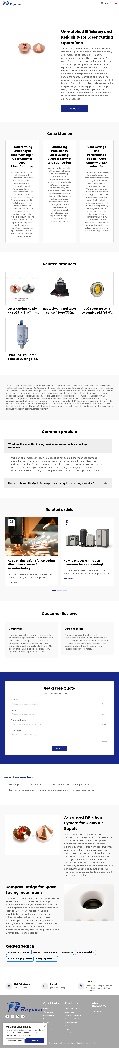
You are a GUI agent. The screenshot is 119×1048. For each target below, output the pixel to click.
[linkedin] (23, 1016)
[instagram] (17, 1016)
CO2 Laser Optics (72, 1008)
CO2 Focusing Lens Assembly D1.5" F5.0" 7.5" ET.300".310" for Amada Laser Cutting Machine (96, 310)
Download (47, 1026)
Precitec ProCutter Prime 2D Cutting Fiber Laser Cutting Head (22, 357)
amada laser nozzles (83, 789)
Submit (59, 748)
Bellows (68, 1026)
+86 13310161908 (20, 988)
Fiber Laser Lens (71, 1022)
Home (46, 1008)
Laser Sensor (70, 1033)
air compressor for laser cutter (25, 784)
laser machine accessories (54, 789)
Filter (67, 1029)
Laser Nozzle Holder (73, 1015)
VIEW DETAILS (22, 288)
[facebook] (7, 1016)
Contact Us (48, 1029)
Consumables (49, 1012)
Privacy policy (97, 1011)
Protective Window (73, 1019)
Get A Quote (74, 108)
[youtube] (12, 1016)
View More (12, 582)
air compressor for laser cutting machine (68, 784)
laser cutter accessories (22, 789)
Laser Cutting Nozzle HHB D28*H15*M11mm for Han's (22, 310)
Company (47, 1022)
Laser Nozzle (70, 1012)
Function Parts (49, 1015)
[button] (54, 590)
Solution (46, 1019)
